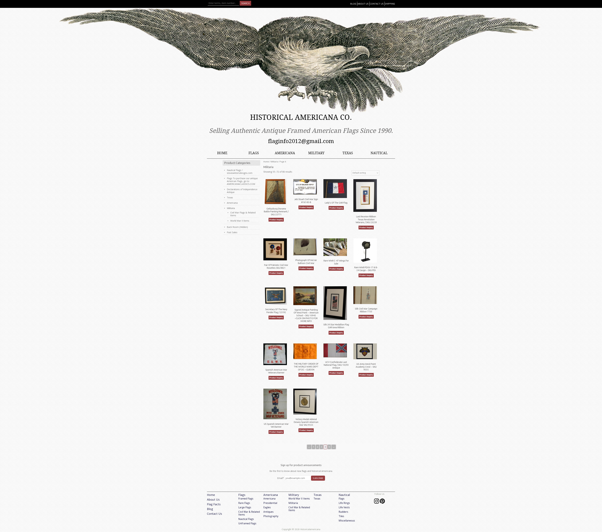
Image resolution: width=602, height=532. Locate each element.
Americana (285, 153)
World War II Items (239, 220)
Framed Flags (245, 498)
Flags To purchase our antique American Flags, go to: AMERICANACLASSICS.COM (242, 181)
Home (222, 153)
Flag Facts (214, 504)
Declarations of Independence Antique (242, 191)
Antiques (268, 511)
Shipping (390, 3)
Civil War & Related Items (249, 513)
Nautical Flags (246, 519)
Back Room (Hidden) (237, 226)
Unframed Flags (247, 523)
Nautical (379, 153)
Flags (253, 153)
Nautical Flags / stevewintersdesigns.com (239, 171)
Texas (347, 153)
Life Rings (344, 503)
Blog (353, 3)
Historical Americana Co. (301, 117)
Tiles (341, 516)
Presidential (270, 503)
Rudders (343, 511)
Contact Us (377, 3)
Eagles (267, 507)
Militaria (274, 161)
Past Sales (232, 232)
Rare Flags (244, 503)
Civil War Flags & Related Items (243, 214)
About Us (363, 3)
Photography (270, 516)
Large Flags (244, 507)
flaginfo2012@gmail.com (301, 141)
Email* (280, 478)
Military (316, 153)
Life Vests (344, 507)
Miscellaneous (347, 520)
